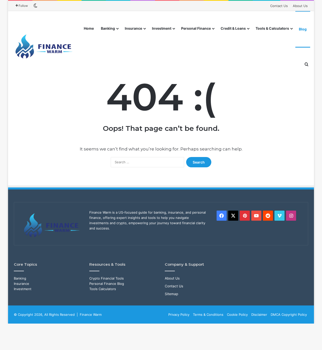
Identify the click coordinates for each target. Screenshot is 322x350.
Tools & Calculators (272, 28)
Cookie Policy (237, 315)
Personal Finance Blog (106, 284)
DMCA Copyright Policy (289, 315)
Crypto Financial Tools (106, 278)
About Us (300, 6)
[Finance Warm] (44, 46)
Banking (108, 28)
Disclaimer (259, 315)
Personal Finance (196, 28)
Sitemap (171, 294)
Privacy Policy (178, 315)
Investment (161, 28)
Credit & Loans (233, 28)
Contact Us (279, 6)
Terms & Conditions (208, 315)
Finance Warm (91, 315)
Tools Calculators (102, 289)
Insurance (133, 28)
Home (89, 28)
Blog (303, 29)
